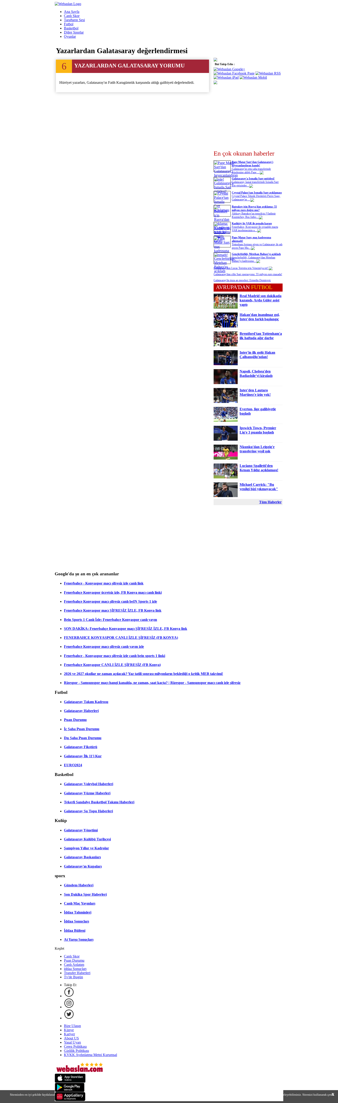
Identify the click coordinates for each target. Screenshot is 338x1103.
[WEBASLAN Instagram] (69, 1007)
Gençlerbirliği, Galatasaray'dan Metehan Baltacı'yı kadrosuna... (253, 259)
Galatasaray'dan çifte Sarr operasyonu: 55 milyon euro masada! (248, 274)
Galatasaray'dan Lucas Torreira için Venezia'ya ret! (241, 268)
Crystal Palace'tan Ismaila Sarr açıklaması (257, 192)
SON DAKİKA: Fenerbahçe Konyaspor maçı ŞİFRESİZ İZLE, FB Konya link (125, 629)
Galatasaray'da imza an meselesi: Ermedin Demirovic (242, 280)
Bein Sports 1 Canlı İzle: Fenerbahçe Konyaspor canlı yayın (110, 620)
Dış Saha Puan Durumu (82, 738)
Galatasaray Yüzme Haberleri (87, 793)
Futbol (68, 24)
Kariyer (69, 1034)
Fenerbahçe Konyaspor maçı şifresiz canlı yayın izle (104, 646)
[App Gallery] (70, 1100)
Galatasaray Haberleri (81, 711)
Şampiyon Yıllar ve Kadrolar (86, 848)
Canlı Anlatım (74, 965)
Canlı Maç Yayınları (79, 903)
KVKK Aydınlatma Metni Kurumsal (90, 1055)
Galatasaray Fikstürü (80, 747)
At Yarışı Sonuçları (78, 939)
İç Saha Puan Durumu (81, 729)
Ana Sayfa (71, 12)
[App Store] (70, 1081)
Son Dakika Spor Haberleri (85, 894)
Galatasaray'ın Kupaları (83, 866)
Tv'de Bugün (73, 977)
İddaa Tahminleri (77, 912)
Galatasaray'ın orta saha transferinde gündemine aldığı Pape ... (251, 170)
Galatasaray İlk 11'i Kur (83, 756)
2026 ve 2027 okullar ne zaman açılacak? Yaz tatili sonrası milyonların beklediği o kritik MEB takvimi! (143, 674)
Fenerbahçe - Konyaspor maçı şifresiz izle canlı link (103, 583)
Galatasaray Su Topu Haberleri (88, 811)
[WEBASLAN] (68, 4)
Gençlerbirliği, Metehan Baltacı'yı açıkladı (256, 254)
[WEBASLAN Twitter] (69, 1018)
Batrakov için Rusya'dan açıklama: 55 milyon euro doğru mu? (254, 208)
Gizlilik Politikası (76, 1051)
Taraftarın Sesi (74, 20)
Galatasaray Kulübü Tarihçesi (87, 839)
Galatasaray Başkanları (82, 857)
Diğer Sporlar (74, 32)
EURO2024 (73, 765)
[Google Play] (70, 1091)
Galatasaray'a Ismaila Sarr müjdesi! (253, 178)
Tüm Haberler (270, 502)
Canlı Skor (72, 16)
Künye (69, 1030)
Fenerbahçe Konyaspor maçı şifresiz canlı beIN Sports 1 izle (110, 601)
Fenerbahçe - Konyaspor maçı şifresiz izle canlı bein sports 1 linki (114, 656)
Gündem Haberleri (78, 885)
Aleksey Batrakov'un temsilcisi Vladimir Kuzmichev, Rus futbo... (254, 215)
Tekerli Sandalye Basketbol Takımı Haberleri (99, 802)
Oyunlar (70, 36)
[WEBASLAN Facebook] (69, 996)
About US (71, 1038)
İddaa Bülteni (74, 930)
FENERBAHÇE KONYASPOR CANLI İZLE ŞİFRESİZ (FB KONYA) (121, 638)
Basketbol (71, 28)
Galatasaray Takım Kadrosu (86, 702)
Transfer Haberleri (77, 973)
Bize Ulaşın (72, 1026)
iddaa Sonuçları (75, 969)
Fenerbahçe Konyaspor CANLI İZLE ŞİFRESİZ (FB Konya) (112, 665)
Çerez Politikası (75, 1046)
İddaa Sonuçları (76, 921)
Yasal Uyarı (72, 1042)
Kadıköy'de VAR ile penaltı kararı (252, 223)
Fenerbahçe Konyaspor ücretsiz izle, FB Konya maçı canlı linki (113, 592)
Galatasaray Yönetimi (81, 830)
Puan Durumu (75, 720)
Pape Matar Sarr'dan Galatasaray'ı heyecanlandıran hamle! (252, 163)
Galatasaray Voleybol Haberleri (88, 784)
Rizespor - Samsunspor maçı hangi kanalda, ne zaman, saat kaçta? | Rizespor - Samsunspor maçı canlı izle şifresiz (152, 683)
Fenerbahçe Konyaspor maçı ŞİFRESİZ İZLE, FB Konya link (112, 610)
